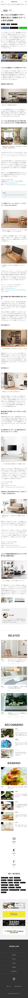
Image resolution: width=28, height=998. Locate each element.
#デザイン (22, 716)
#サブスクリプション (14, 890)
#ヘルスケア (4, 882)
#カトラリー (11, 887)
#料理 (11, 877)
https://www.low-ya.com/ (10, 485)
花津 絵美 (11, 615)
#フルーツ (4, 892)
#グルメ (10, 882)
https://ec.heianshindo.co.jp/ (11, 182)
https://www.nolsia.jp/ (10, 288)
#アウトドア (4, 887)
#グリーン (18, 887)
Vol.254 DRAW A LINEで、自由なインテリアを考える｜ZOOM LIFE (14, 195)
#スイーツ (10, 880)
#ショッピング (16, 716)
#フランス (16, 882)
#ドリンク (23, 882)
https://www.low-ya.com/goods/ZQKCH (15, 487)
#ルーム (3, 24)
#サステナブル (5, 890)
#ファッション (17, 880)
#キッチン (4, 880)
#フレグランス (5, 885)
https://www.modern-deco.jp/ (11, 545)
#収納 (8, 24)
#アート (16, 885)
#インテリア (14, 24)
